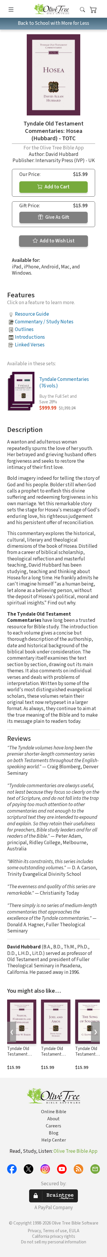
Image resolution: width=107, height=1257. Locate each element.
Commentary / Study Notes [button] (44, 321)
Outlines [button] (24, 329)
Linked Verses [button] (30, 344)
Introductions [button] (30, 337)
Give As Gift (56, 217)
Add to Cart (57, 186)
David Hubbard (61, 154)
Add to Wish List (57, 240)
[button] (82, 10)
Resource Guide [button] (32, 314)
